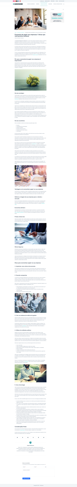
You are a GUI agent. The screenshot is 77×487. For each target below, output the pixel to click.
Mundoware (26, 361)
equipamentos (34, 143)
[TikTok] (16, 1)
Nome (24, 466)
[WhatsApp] (17, 437)
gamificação (24, 325)
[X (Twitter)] (28, 437)
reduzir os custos (35, 54)
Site (45, 466)
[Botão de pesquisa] (63, 9)
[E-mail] (43, 437)
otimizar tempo (22, 430)
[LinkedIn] (38, 437)
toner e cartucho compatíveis (19, 212)
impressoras (16, 98)
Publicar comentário (26, 478)
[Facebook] (18, 1)
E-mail (35, 466)
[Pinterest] (20, 1)
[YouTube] (15, 1)
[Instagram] (13, 1)
